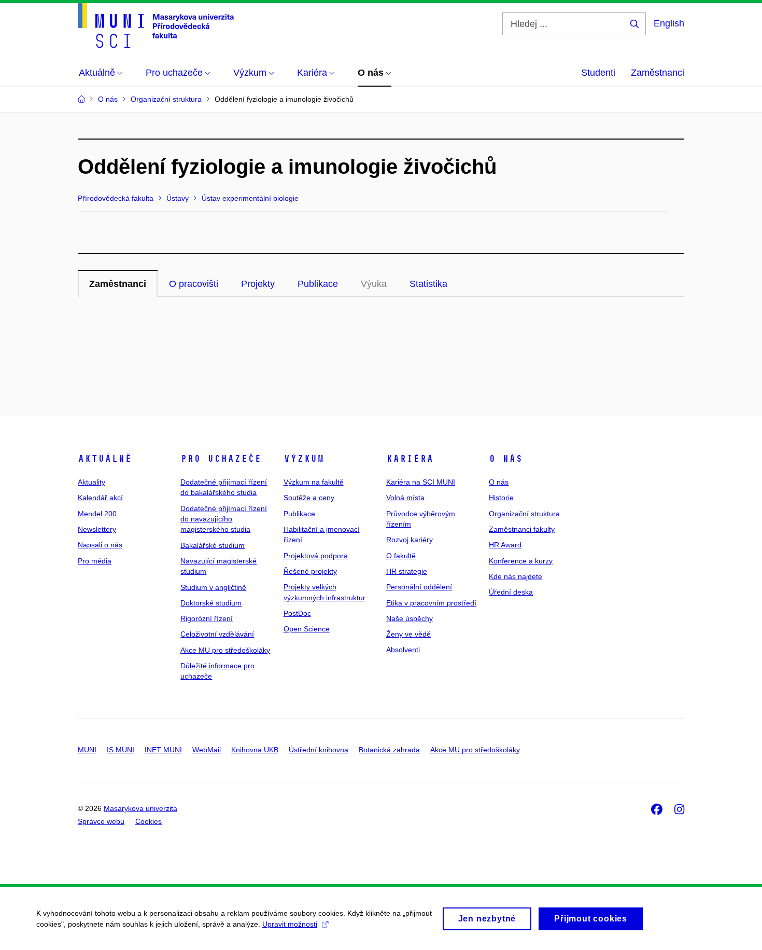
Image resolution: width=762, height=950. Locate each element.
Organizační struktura (524, 514)
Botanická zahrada (389, 750)
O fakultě (401, 556)
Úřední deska (511, 592)
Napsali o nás (100, 545)
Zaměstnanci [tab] (117, 284)
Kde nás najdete (515, 576)
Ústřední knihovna (318, 750)
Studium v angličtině (213, 587)
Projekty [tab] (258, 284)
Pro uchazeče (220, 458)
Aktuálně (105, 458)
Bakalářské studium (212, 545)
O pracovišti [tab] (193, 284)
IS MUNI (120, 750)
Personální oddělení (419, 587)
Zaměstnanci (657, 72)
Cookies (148, 821)
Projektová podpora (316, 556)
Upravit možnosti (289, 924)
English (669, 23)
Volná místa (405, 497)
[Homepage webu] (156, 25)
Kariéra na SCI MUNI (420, 482)
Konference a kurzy (521, 561)
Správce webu (101, 821)
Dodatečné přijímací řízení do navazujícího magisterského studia (223, 519)
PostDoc (297, 613)
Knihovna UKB (254, 750)
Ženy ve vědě (408, 634)
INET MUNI (163, 750)
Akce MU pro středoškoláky (225, 650)
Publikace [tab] (318, 284)
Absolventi (403, 649)
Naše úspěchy (409, 618)
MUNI (87, 750)
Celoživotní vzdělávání (217, 634)
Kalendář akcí (100, 497)
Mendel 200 (97, 514)
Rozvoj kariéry (409, 539)
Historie (501, 497)
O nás (506, 458)
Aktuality (91, 482)
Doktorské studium (211, 603)
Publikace (299, 514)
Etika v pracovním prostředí (431, 603)
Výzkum (304, 458)
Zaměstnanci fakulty (522, 529)
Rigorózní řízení (206, 618)
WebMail (206, 750)
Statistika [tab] (428, 284)
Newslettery (97, 529)
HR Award (505, 545)
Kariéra (409, 458)
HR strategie (406, 571)
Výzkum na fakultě (314, 482)
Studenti (598, 72)
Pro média (94, 561)
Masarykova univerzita (140, 808)
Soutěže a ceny (309, 497)
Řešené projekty (310, 571)
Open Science (307, 629)
